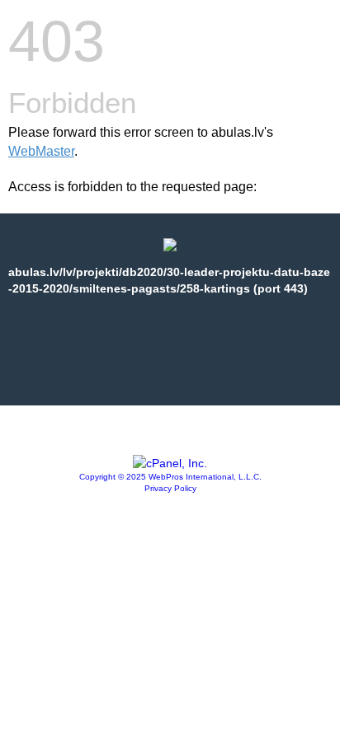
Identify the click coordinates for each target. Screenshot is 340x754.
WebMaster (41, 151)
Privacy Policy (170, 488)
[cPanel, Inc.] (170, 463)
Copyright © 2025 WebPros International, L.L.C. (170, 476)
